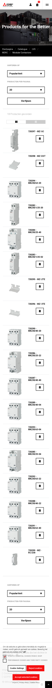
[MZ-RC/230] (14, 559)
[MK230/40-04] (14, 412)
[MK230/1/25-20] (14, 214)
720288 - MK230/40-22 (34, 502)
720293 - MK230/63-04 (34, 428)
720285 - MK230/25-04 (34, 453)
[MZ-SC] (14, 140)
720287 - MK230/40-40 (34, 379)
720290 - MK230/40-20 (34, 329)
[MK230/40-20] (14, 338)
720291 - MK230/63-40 (34, 527)
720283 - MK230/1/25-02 (35, 255)
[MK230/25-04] (14, 461)
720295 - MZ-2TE (36, 279)
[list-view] (16, 122)
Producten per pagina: (19, 82)
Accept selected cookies (26, 677)
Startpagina (7, 49)
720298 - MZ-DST (36, 156)
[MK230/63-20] (14, 190)
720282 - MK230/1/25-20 (35, 206)
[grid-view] (35, 122)
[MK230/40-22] (14, 510)
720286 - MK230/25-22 (34, 354)
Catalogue (22, 49)
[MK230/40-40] (14, 387)
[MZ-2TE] (14, 288)
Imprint (15, 683)
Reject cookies (35, 668)
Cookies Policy (35, 683)
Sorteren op (13, 65)
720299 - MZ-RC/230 (34, 551)
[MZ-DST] (14, 165)
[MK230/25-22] (14, 362)
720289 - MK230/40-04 (34, 403)
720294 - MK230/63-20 (34, 182)
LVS (34, 49)
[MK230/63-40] (14, 535)
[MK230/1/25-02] (14, 263)
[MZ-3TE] (14, 313)
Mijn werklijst (37, 4)
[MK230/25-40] (14, 239)
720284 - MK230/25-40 (34, 231)
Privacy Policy (24, 683)
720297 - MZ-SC (36, 131)
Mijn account (30, 4)
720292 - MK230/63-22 (34, 477)
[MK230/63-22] (14, 485)
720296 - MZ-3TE (36, 304)
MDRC (5, 52)
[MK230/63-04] (14, 436)
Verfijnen (26, 101)
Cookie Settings (17, 668)
